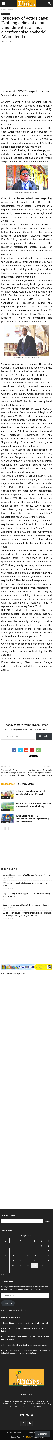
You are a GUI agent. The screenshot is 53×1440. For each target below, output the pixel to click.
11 (13, 1255)
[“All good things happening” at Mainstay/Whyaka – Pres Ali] (7, 794)
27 (28, 1265)
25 (13, 1265)
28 (35, 1265)
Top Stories (5, 14)
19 (20, 1260)
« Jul (3, 1274)
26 (20, 1265)
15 (42, 1255)
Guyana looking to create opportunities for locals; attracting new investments (32, 818)
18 (13, 1260)
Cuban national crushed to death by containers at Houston (26, 905)
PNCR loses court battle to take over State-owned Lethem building (25, 884)
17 (5, 1260)
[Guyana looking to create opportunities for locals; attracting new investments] (7, 818)
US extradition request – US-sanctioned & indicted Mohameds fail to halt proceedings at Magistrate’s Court (27, 914)
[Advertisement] (26, 65)
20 (28, 1260)
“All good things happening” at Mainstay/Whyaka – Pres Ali (26, 875)
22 (42, 1260)
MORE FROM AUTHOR (26, 784)
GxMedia (27, 1437)
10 (5, 1255)
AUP (24, 1433)
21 (35, 1260)
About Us (32, 1433)
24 (5, 1265)
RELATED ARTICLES (8, 784)
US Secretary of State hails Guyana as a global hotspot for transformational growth (40, 773)
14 (35, 1255)
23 (48, 1260)
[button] (49, 3)
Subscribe (44, 736)
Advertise (17, 1433)
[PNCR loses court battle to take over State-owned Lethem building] (7, 806)
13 (28, 1255)
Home (9, 1433)
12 (20, 1255)
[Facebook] (23, 1423)
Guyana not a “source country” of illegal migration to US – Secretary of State (13, 773)
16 (48, 1255)
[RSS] (30, 1423)
